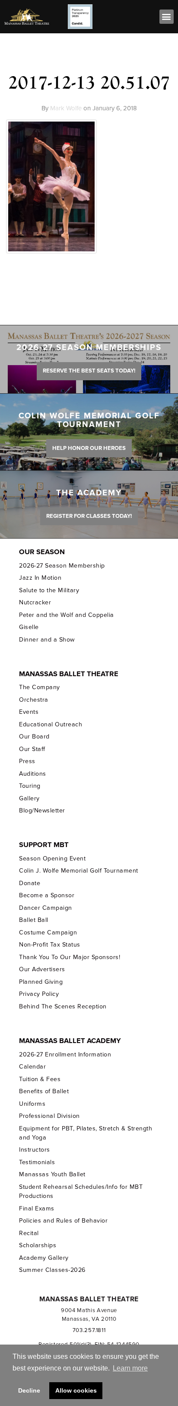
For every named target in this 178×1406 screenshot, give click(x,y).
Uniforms (32, 1103)
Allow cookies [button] (76, 1390)
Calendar (32, 1066)
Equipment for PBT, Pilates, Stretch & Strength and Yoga (85, 1133)
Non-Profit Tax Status (49, 944)
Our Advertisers (42, 969)
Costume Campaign (48, 932)
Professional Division (49, 1116)
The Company (39, 687)
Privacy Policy (39, 994)
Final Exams (36, 1208)
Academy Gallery (43, 1258)
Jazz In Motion (40, 577)
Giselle (29, 627)
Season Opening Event (52, 858)
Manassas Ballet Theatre (68, 674)
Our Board (34, 736)
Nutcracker (35, 602)
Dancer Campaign (45, 908)
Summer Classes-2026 (52, 1270)
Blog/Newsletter (42, 810)
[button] (166, 17)
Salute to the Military (49, 590)
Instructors (34, 1149)
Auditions (32, 773)
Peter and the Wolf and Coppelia (66, 615)
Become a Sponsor (46, 895)
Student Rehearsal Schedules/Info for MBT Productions (81, 1191)
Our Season (42, 552)
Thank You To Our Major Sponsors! (69, 957)
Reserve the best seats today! (89, 370)
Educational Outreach (50, 724)
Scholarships (37, 1245)
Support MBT (44, 845)
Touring (30, 786)
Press (27, 761)
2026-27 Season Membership (62, 565)
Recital (29, 1233)
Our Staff (32, 749)
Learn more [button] (130, 1368)
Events (28, 712)
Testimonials (37, 1162)
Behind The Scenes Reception (62, 1006)
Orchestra (33, 699)
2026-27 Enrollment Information (65, 1054)
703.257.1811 (89, 1330)
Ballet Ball (33, 920)
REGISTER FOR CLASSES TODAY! (89, 516)
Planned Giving (41, 981)
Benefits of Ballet (44, 1091)
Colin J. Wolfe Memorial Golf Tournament (78, 870)
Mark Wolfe (66, 108)
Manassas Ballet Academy (70, 1041)
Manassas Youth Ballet (52, 1174)
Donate (29, 883)
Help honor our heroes (89, 448)
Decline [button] (29, 1390)
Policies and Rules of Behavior (63, 1220)
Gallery (29, 798)
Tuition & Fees (39, 1079)
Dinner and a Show (46, 639)
